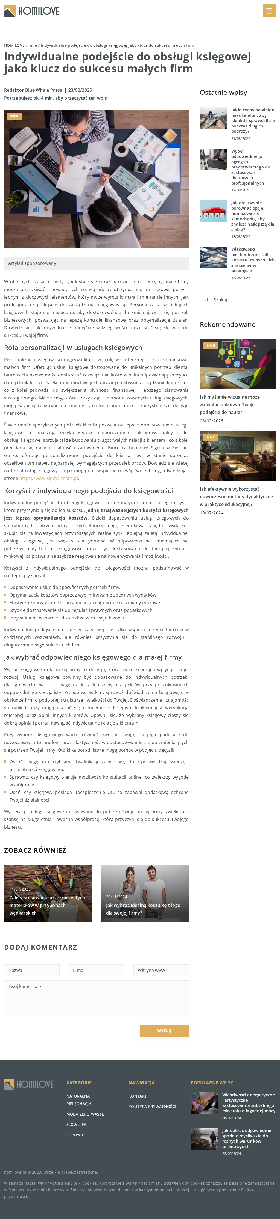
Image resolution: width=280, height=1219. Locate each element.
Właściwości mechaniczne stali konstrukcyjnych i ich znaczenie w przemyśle (253, 260)
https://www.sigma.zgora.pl (48, 478)
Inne (14, 116)
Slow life (76, 1124)
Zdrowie (75, 1134)
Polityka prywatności (152, 1106)
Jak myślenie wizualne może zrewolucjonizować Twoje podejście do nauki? (230, 404)
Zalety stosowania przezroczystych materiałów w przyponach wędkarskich (47, 905)
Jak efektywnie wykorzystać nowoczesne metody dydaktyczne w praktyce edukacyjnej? (236, 496)
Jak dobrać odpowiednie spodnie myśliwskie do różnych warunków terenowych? (247, 1138)
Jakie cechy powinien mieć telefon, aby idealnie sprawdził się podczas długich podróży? (253, 120)
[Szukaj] (206, 299)
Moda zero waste (85, 1114)
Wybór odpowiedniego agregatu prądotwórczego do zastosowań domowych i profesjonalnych (250, 167)
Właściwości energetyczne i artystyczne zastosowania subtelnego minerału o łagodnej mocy (248, 1102)
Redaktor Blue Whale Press (33, 90)
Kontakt (138, 1096)
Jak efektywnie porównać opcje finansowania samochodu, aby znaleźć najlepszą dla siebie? (252, 216)
